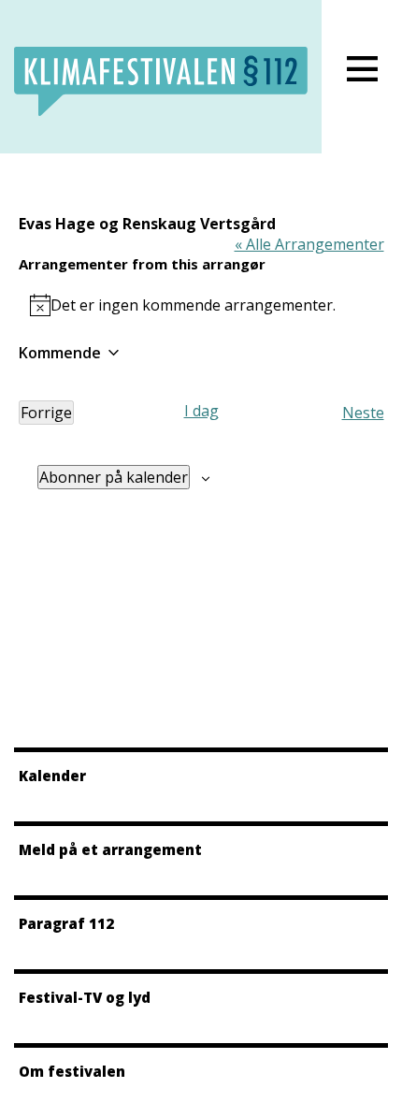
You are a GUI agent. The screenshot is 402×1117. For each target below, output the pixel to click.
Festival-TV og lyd (85, 997)
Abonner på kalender (113, 477)
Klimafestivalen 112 (161, 81)
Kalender (52, 775)
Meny (362, 69)
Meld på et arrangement (110, 849)
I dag (201, 410)
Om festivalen (72, 1071)
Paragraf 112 (66, 923)
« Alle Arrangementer (309, 244)
